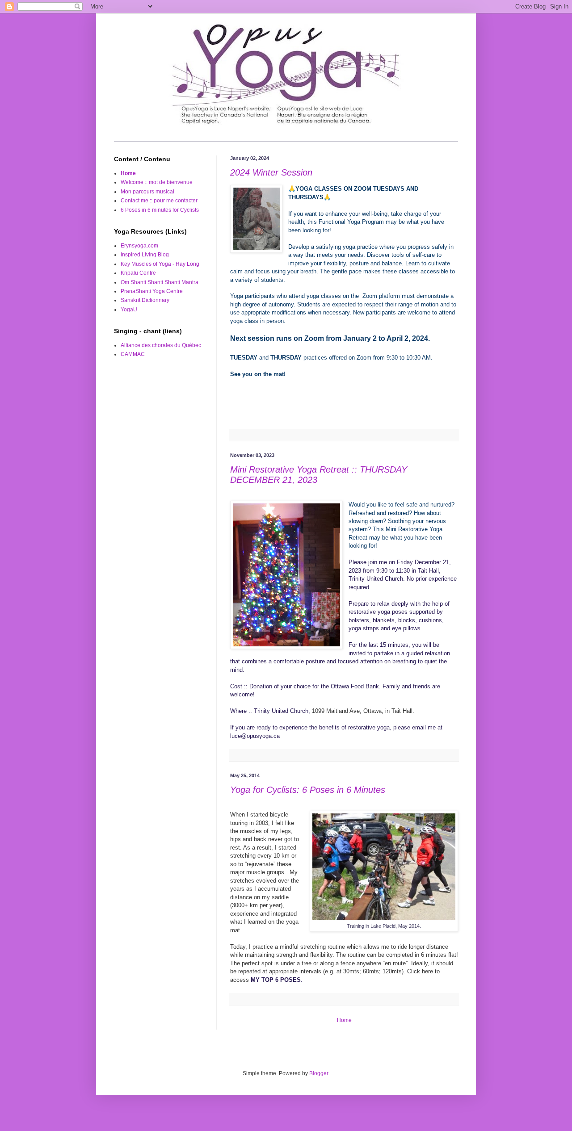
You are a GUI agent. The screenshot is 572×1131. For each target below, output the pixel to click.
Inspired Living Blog (145, 254)
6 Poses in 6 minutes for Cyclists (160, 210)
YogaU (129, 309)
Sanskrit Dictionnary (145, 300)
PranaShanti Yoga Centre (152, 291)
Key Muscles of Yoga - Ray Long (160, 264)
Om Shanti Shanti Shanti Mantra (159, 282)
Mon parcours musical (147, 191)
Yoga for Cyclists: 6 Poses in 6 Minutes (307, 790)
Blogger (318, 1073)
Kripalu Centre (138, 273)
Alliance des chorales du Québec (161, 345)
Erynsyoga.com (139, 246)
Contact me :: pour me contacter (159, 200)
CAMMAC (133, 354)
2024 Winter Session (271, 172)
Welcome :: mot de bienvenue (157, 182)
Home (344, 1020)
